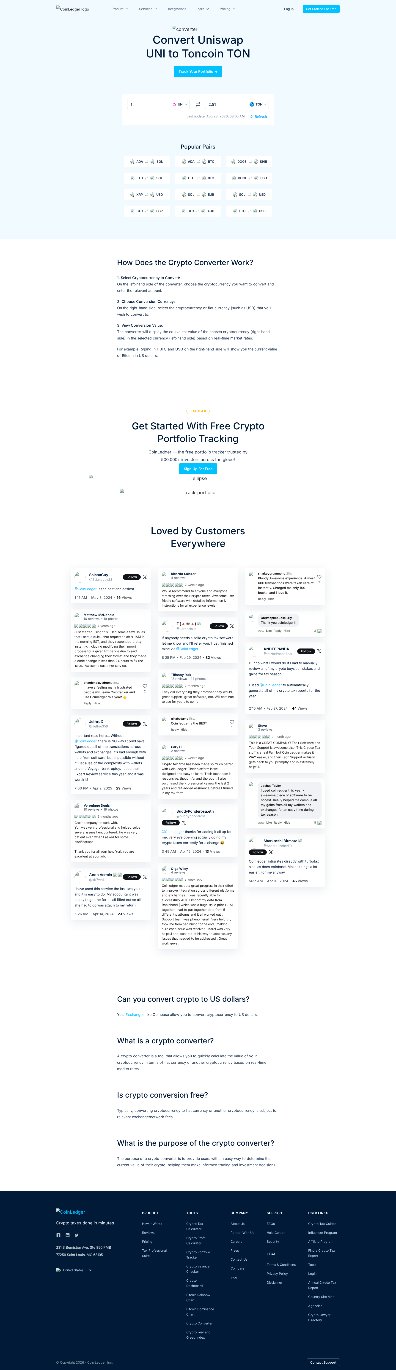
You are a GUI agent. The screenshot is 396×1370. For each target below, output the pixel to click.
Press (235, 1250)
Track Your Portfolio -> (198, 71)
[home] (79, 9)
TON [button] (259, 104)
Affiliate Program (320, 1241)
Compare (237, 1268)
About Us (238, 1224)
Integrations (177, 9)
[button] (119, 9)
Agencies (315, 1306)
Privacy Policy (277, 1273)
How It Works (152, 1224)
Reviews (148, 1232)
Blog (234, 1277)
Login (312, 1273)
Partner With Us (242, 1232)
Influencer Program (322, 1232)
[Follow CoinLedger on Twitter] (76, 1235)
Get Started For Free (321, 9)
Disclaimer (274, 1282)
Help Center (276, 1232)
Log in (289, 9)
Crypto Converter (199, 1323)
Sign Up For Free (198, 469)
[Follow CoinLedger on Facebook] (58, 1235)
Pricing (147, 1241)
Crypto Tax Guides (322, 1224)
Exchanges (135, 1014)
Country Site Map (321, 1297)
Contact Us (239, 1259)
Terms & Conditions (281, 1265)
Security (273, 1241)
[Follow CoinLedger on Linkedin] (67, 1235)
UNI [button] (181, 104)
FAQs (271, 1224)
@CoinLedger (85, 589)
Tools (312, 1265)
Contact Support (323, 1362)
